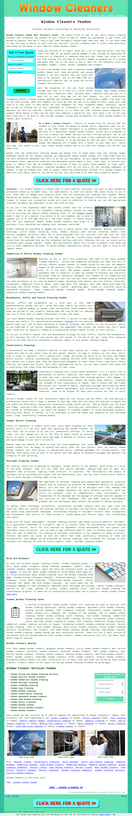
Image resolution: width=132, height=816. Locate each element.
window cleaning (55, 616)
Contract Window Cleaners (20, 773)
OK (114, 815)
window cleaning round (53, 213)
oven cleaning (118, 718)
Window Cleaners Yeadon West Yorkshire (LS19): (32, 35)
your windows (98, 146)
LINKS (97, 15)
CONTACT (111, 15)
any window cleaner (28, 197)
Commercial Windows (27, 765)
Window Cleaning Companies (76, 770)
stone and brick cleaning (29, 726)
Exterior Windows (26, 770)
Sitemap (8, 796)
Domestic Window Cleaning (102, 765)
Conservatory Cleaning (46, 762)
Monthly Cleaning (48, 770)
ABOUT (103, 15)
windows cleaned (72, 211)
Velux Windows (70, 762)
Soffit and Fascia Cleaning (97, 762)
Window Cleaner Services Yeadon (31, 668)
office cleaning (91, 718)
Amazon (13, 572)
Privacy (124, 796)
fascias (69, 322)
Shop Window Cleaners (61, 768)
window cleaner (69, 46)
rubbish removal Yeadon (32, 721)
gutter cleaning (117, 724)
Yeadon (48, 229)
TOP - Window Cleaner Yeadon (21, 782)
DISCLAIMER (120, 15)
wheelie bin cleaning (51, 724)
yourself (63, 43)
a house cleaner (64, 726)
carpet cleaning (59, 718)
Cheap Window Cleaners (52, 765)
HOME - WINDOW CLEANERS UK (66, 787)
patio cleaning (85, 724)
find (14, 649)
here (107, 663)
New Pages (16, 796)
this (85, 572)
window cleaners (113, 116)
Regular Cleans (22, 762)
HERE (8, 578)
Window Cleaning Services (109, 770)
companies (115, 110)
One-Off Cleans (84, 768)
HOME (90, 15)
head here (11, 594)
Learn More (105, 815)
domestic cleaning (95, 721)
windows (112, 195)
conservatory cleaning (59, 721)
